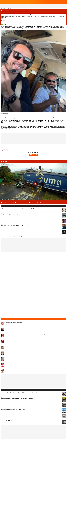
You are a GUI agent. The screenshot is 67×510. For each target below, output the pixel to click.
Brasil (7, 8)
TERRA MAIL (2, 2)
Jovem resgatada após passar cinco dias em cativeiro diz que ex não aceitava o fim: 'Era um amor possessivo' (16, 219)
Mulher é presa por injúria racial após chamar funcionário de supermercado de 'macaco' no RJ (14, 225)
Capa (1, 8)
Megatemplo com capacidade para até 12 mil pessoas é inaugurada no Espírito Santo (13, 214)
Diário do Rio (15, 12)
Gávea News (10, 12)
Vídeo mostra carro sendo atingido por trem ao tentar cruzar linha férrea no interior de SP (21, 202)
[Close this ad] (66, 505)
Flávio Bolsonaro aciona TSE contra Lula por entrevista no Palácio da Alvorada (12, 236)
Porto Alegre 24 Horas (4, 12)
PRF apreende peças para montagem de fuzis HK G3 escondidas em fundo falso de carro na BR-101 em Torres (17, 398)
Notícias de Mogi (27, 12)
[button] (2, 24)
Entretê (1, 230)
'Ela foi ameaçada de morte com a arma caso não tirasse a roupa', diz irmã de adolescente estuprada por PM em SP (17, 208)
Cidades (10, 8)
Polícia (1, 224)
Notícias (4, 8)
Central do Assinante (7, 2)
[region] (33, 508)
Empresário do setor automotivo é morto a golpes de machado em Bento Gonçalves (13, 409)
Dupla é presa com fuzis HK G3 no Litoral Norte (8, 420)
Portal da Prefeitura (20, 12)
